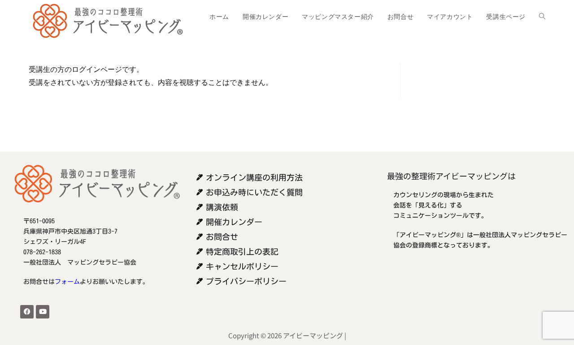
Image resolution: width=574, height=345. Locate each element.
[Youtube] (42, 311)
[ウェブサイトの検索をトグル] (542, 16)
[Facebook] (27, 311)
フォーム (67, 282)
